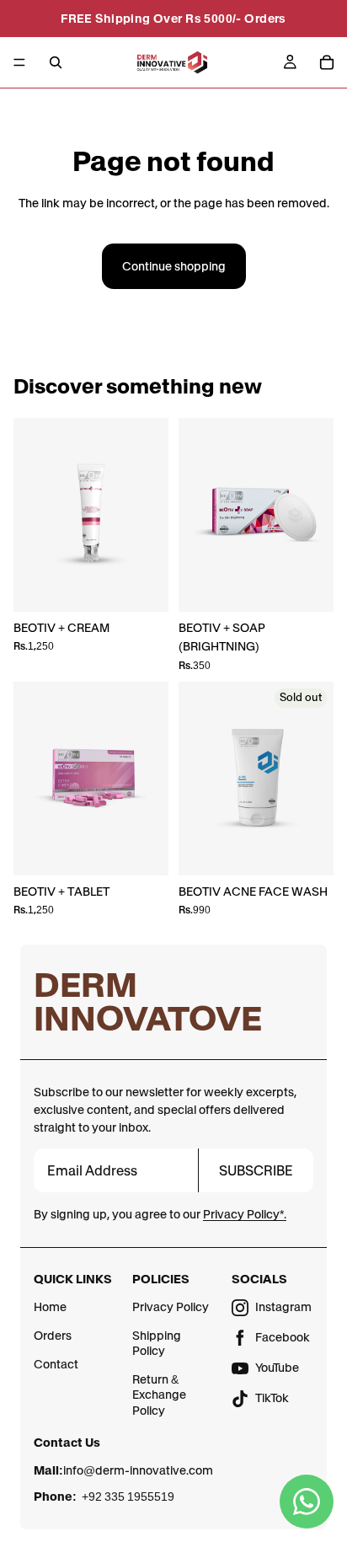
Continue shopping (174, 266)
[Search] (55, 62)
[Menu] (19, 62)
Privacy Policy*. (244, 1214)
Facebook (282, 1337)
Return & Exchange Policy (159, 1394)
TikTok (272, 1397)
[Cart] (326, 62)
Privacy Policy (170, 1306)
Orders (53, 1335)
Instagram (283, 1306)
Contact (56, 1364)
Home (50, 1306)
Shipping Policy (156, 1343)
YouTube (277, 1367)
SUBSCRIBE (256, 1170)
